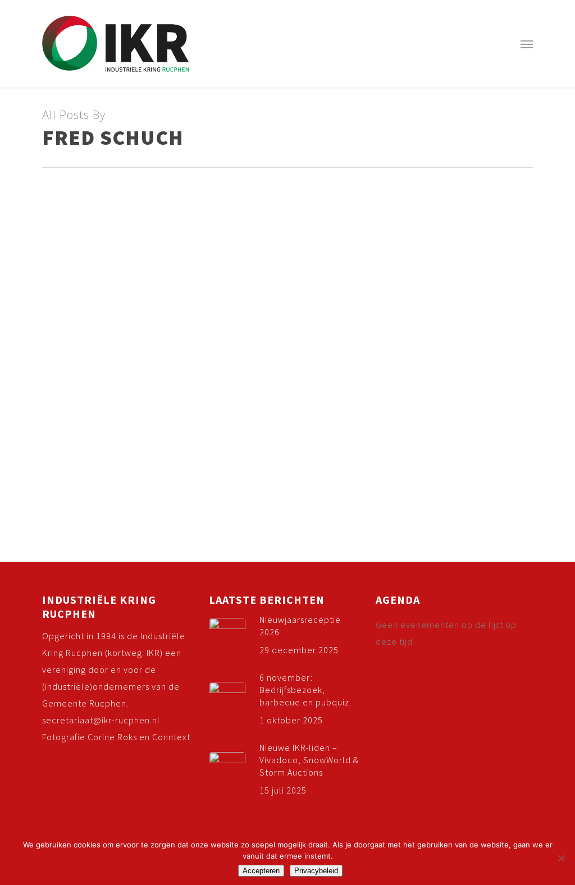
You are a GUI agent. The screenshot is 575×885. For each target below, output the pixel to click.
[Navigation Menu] (527, 43)
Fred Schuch (40, 351)
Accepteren (261, 870)
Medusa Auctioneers (69, 332)
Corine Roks (112, 736)
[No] (561, 858)
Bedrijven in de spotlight (106, 351)
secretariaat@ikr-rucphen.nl (101, 720)
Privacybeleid (316, 870)
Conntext (171, 736)
